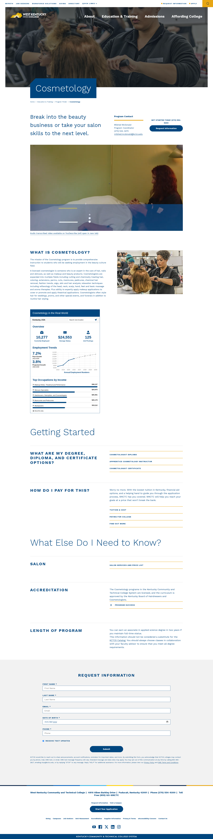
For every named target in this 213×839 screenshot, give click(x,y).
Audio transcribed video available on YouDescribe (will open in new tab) (64, 233)
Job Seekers (22, 3)
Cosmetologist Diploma (123, 455)
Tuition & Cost (118, 510)
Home (32, 102)
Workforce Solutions (44, 3)
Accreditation (96, 818)
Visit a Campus (116, 803)
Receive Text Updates (57, 741)
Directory (74, 3)
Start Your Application (106, 809)
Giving (62, 3)
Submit (106, 749)
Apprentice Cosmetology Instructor (131, 461)
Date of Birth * (51, 718)
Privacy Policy (149, 762)
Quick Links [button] (88, 3)
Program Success (125, 605)
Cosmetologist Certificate (125, 468)
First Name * (50, 684)
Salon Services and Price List (126, 565)
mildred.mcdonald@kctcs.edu (128, 134)
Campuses (57, 818)
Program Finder (61, 102)
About (89, 16)
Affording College (187, 16)
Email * (47, 707)
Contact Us (162, 818)
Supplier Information (112, 818)
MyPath (9, 3)
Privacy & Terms (129, 818)
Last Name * (49, 695)
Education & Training (120, 16)
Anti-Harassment (82, 818)
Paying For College (120, 517)
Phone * (47, 729)
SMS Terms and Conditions (168, 762)
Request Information (174, 3)
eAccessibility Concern (147, 818)
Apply (194, 3)
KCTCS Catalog (117, 640)
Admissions (155, 16)
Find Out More (118, 524)
